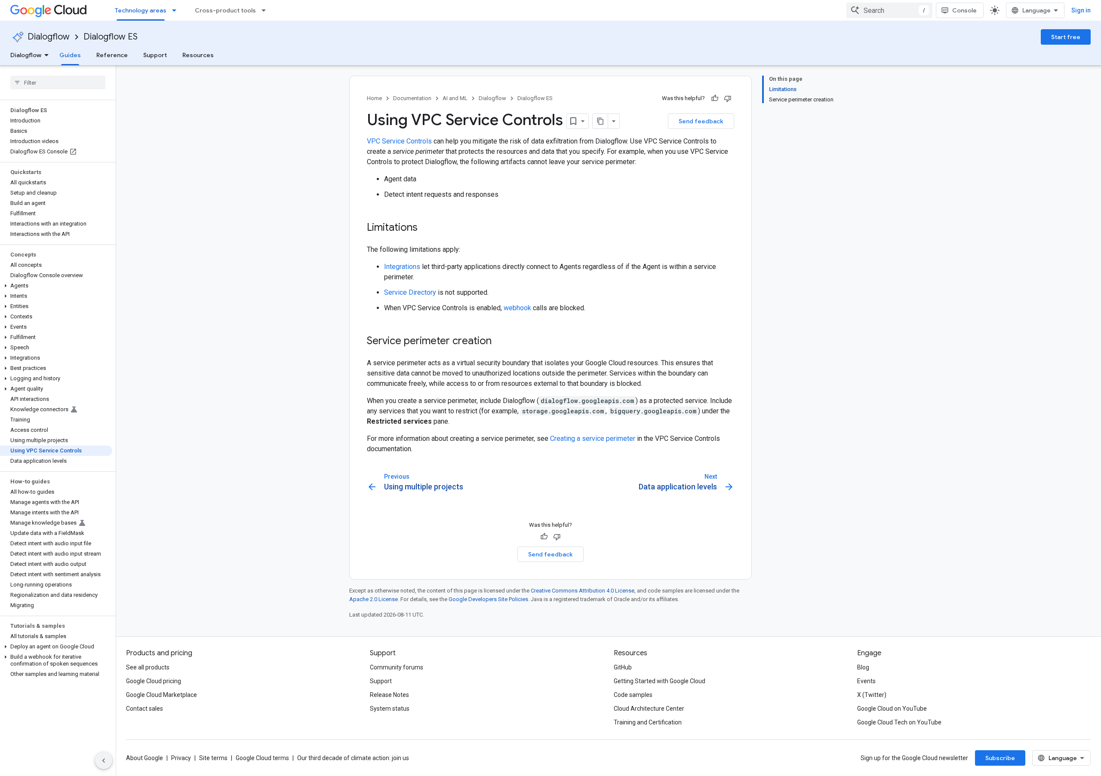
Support (155, 55)
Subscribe (1000, 758)
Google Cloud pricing (153, 681)
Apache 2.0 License (373, 599)
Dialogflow (49, 36)
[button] (56, 286)
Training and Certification (648, 722)
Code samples (633, 694)
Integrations (402, 267)
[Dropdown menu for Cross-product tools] (266, 10)
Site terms (213, 758)
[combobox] (889, 10)
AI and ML (455, 98)
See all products (147, 667)
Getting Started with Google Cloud (659, 681)
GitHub (623, 667)
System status (389, 708)
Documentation (412, 98)
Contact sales (144, 708)
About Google (144, 758)
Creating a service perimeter (592, 438)
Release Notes (389, 694)
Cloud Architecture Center (649, 708)
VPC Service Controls (399, 141)
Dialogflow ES (110, 36)
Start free (1065, 37)
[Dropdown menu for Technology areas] (176, 10)
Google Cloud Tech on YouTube (899, 722)
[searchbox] (57, 82)
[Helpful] (714, 98)
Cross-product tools (225, 10)
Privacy (181, 758)
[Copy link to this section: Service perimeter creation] (500, 341)
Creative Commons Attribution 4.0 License (582, 590)
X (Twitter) (871, 694)
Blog (863, 667)
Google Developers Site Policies (488, 599)
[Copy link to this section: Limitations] (426, 228)
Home (374, 98)
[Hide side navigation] (103, 760)
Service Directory (410, 292)
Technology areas (140, 10)
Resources (198, 55)
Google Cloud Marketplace (161, 694)
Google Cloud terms (262, 758)
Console (964, 10)
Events (866, 681)
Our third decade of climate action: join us (353, 758)
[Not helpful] (727, 98)
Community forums (396, 667)
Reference (112, 55)
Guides (70, 55)
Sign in (1081, 10)
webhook (517, 308)
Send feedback (701, 121)
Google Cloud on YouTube (892, 708)
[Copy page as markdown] (600, 121)
